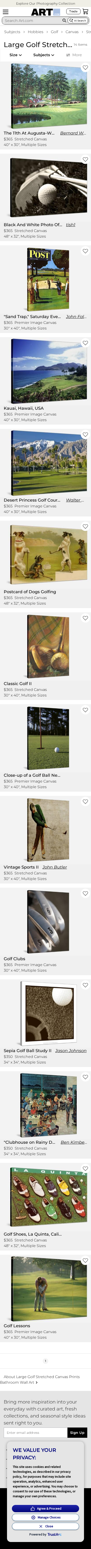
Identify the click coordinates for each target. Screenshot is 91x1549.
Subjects (12, 32)
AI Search (80, 20)
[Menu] (5, 12)
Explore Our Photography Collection (45, 3)
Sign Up (77, 1433)
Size (14, 55)
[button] (45, 3)
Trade (73, 11)
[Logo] (45, 12)
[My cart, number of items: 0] (85, 11)
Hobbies (35, 32)
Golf (54, 32)
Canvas (72, 32)
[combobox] (31, 20)
